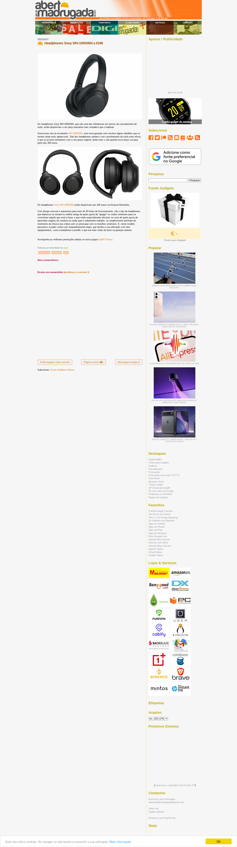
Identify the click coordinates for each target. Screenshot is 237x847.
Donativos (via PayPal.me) (162, 818)
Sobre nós (154, 808)
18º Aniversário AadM (159, 488)
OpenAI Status (156, 549)
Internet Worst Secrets (160, 546)
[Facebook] (151, 138)
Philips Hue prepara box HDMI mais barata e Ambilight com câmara (174, 401)
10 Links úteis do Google (161, 491)
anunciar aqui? (175, 92)
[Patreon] (163, 138)
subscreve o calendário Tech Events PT (175, 785)
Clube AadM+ (132, 23)
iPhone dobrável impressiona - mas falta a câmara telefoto (174, 440)
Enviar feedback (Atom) (62, 370)
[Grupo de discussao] (190, 138)
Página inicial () (93, 362)
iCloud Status (155, 552)
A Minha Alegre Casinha (160, 511)
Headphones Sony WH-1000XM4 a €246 (73, 43)
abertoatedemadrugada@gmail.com (166, 802)
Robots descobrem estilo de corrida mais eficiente (174, 287)
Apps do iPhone (156, 527)
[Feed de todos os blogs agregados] (197, 138)
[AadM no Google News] (183, 138)
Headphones (44, 252)
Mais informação (120, 841)
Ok (219, 841)
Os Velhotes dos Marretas (162, 520)
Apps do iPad (155, 530)
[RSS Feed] (170, 138)
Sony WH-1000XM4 (64, 205)
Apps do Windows (158, 533)
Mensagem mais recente (56, 362)
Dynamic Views (156, 481)
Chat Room (154, 478)
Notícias (160, 23)
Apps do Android (157, 523)
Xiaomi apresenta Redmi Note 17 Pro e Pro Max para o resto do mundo (174, 326)
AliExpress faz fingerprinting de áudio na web (174, 363)
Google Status (156, 555)
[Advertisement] (175, 65)
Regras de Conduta (158, 497)
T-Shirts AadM (156, 484)
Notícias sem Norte (158, 542)
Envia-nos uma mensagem (162, 799)
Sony (66, 252)
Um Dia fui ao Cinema (160, 514)
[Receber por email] (176, 138)
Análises (188, 23)
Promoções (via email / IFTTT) (164, 475)
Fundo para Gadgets (159, 462)
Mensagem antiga (128, 362)
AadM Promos (105, 239)
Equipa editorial (156, 811)
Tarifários (104, 23)
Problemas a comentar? (160, 494)
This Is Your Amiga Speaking (163, 517)
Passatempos (49, 23)
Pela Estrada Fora (158, 536)
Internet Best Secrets (159, 539)
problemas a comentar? (76, 272)
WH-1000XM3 (75, 133)
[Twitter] (157, 138)
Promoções (76, 23)
